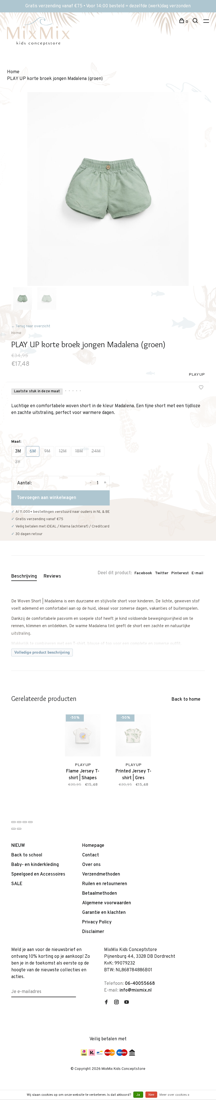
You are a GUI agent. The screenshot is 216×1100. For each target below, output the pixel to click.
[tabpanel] (108, 189)
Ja (138, 1095)
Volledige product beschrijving (42, 652)
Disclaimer (93, 932)
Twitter (161, 573)
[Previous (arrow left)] (13, 829)
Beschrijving (24, 576)
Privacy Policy (97, 922)
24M (96, 451)
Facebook (143, 573)
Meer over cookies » (174, 1095)
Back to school (26, 855)
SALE (16, 884)
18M (79, 451)
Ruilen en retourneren (104, 884)
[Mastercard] (109, 1054)
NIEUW (18, 846)
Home (16, 333)
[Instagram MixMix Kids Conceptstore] (116, 1003)
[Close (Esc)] (13, 822)
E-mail (197, 573)
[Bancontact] (99, 1054)
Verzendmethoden (101, 874)
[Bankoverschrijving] (132, 1054)
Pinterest (180, 573)
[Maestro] (121, 1054)
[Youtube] (126, 1003)
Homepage (93, 846)
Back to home (186, 699)
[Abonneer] (74, 988)
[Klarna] (92, 1054)
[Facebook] (106, 1003)
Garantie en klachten (104, 913)
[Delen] (19, 822)
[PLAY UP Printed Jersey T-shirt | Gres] (133, 735)
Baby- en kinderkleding (35, 865)
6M (33, 451)
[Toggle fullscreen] (24, 822)
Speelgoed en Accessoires (38, 874)
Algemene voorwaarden (106, 903)
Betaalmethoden (99, 893)
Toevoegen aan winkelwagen (46, 498)
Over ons (91, 865)
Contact (90, 855)
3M (18, 451)
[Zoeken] (196, 21)
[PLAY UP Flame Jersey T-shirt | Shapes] (83, 735)
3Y (18, 462)
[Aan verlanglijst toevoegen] (201, 388)
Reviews (52, 576)
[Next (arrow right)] (19, 829)
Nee (151, 1095)
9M (47, 451)
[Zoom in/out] (30, 822)
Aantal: (24, 483)
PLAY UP (197, 374)
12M (63, 451)
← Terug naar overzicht (30, 326)
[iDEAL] (84, 1054)
